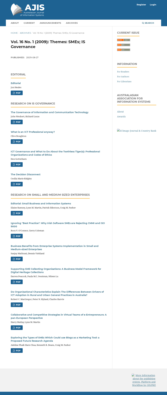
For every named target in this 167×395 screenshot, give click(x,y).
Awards (121, 116)
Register (141, 4)
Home (14, 33)
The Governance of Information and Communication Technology (49, 112)
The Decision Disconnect (25, 174)
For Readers (123, 71)
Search (149, 23)
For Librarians (124, 81)
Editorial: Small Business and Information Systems (41, 203)
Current (29, 23)
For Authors (123, 76)
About (15, 23)
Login (153, 4)
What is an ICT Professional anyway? (33, 131)
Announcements (50, 23)
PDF (18, 93)
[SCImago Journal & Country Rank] (136, 130)
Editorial (16, 83)
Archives (72, 23)
